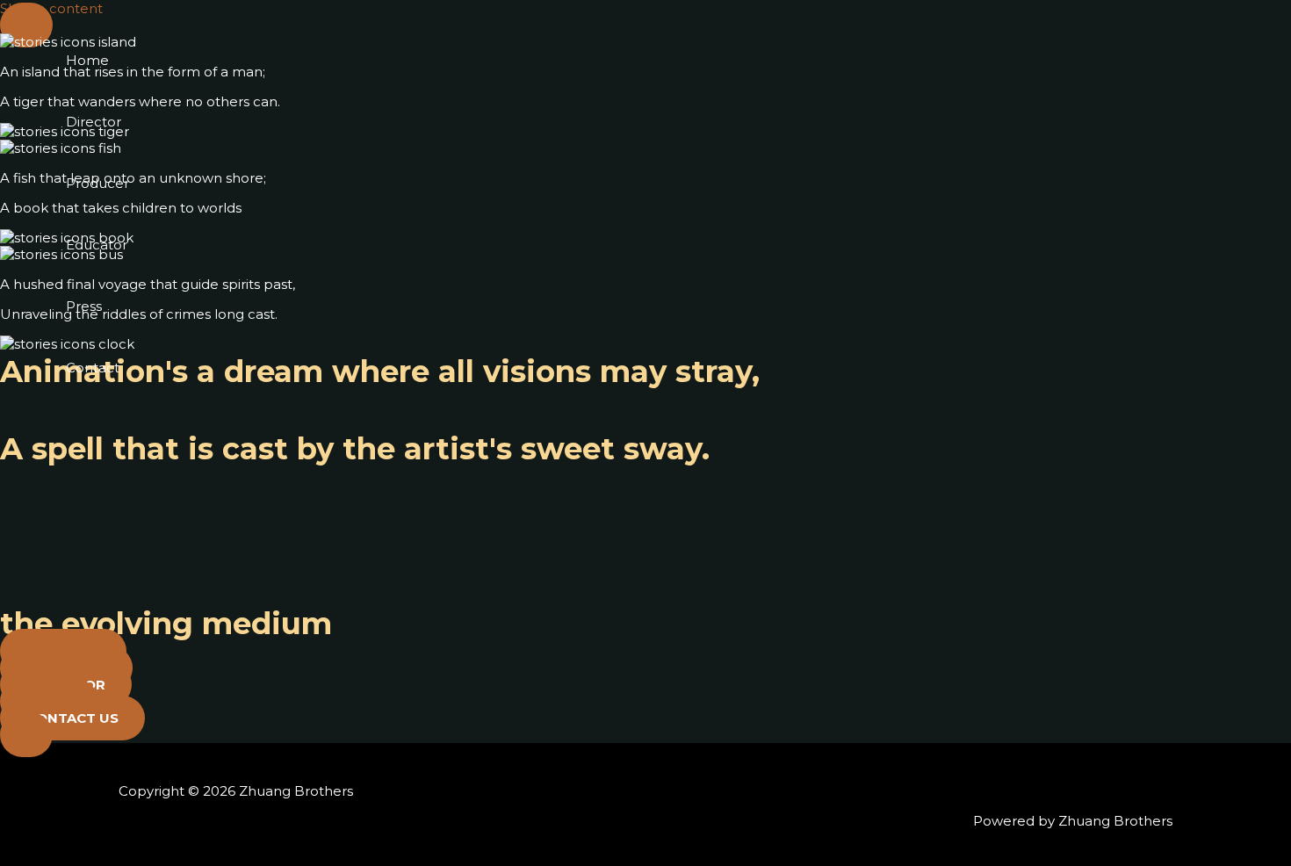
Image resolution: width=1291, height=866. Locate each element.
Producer (97, 183)
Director (93, 121)
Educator (96, 244)
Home (87, 60)
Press (84, 306)
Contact (92, 367)
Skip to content (51, 8)
